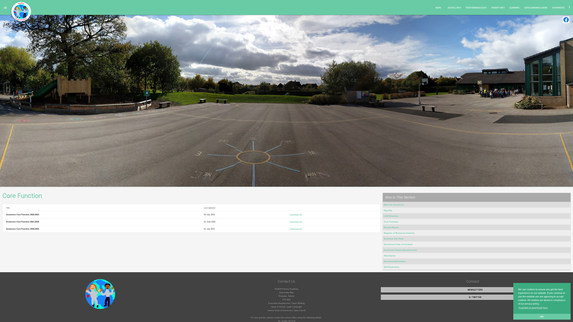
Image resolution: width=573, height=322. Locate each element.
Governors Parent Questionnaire (400, 250)
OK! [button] (542, 316)
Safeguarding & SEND (535, 8)
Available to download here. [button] (533, 307)
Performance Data (476, 8)
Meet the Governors (394, 204)
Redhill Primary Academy (21, 11)
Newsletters (475, 290)
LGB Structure (391, 216)
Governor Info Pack (393, 238)
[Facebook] (566, 20)
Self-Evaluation (391, 267)
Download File (296, 214)
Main (438, 8)
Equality (388, 210)
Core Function (391, 221)
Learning (514, 8)
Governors (558, 8)
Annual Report (391, 227)
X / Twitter (475, 297)
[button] (5, 7)
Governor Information (395, 261)
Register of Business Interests (399, 233)
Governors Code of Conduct (398, 244)
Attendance (390, 255)
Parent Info (498, 8)
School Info (454, 8)
